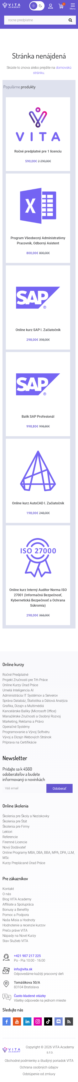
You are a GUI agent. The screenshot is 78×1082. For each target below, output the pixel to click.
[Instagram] (38, 1021)
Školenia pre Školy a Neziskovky (25, 816)
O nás (6, 894)
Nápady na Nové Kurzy (19, 936)
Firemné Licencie (14, 842)
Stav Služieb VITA (15, 941)
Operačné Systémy (16, 727)
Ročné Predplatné (15, 675)
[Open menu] (74, 7)
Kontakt (8, 889)
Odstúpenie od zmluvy (39, 1074)
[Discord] (58, 1021)
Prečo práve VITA (14, 930)
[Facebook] (6, 1021)
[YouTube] (17, 1021)
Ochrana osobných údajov (39, 1067)
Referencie (10, 837)
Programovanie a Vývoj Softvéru (26, 732)
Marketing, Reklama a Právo (23, 721)
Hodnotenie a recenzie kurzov (24, 925)
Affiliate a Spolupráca (18, 904)
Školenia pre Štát (14, 821)
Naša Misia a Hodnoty (18, 920)
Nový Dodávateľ (14, 847)
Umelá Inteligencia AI (17, 690)
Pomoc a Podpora (15, 915)
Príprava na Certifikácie (19, 742)
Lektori (7, 832)
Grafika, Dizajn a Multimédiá (23, 706)
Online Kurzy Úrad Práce (20, 685)
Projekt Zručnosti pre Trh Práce (25, 680)
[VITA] (11, 5)
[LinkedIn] (27, 1021)
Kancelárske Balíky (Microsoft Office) (29, 711)
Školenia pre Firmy (16, 826)
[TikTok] (48, 1021)
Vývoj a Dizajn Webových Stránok (26, 737)
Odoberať (59, 789)
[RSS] (69, 1021)
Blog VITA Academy (16, 899)
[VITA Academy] (11, 1050)
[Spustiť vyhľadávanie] (71, 20)
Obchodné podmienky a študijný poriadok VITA (39, 1060)
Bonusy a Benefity (15, 910)
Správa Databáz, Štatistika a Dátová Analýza (35, 701)
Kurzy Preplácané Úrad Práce (23, 863)
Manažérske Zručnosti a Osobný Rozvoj (31, 716)
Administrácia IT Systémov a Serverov (30, 695)
